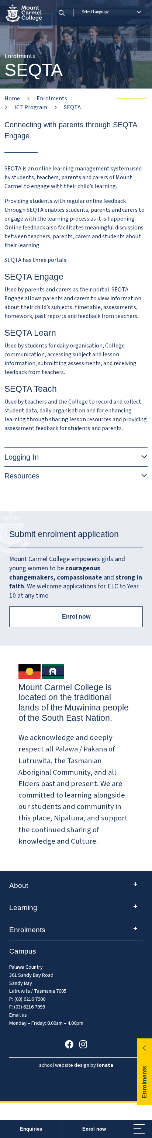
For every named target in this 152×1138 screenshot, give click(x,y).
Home (12, 98)
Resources (21, 476)
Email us (18, 1015)
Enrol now (94, 1129)
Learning (23, 908)
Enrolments (52, 98)
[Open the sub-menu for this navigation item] (135, 884)
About (18, 885)
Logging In (21, 457)
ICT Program (30, 107)
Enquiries (31, 1129)
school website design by (76, 1065)
